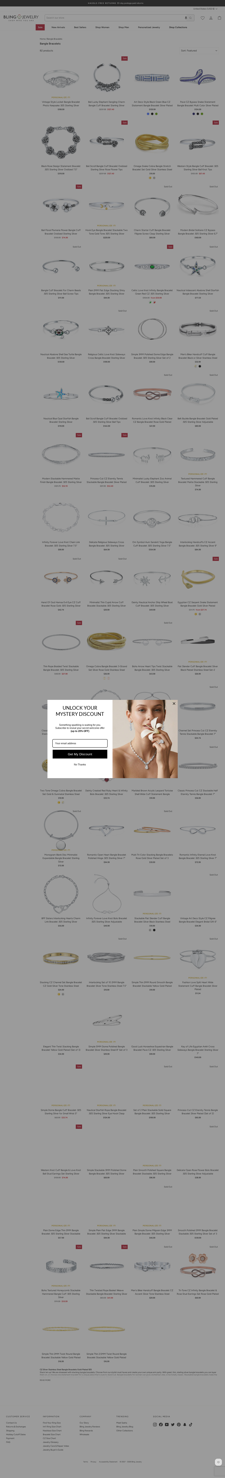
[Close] (174, 703)
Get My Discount (80, 754)
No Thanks (80, 764)
